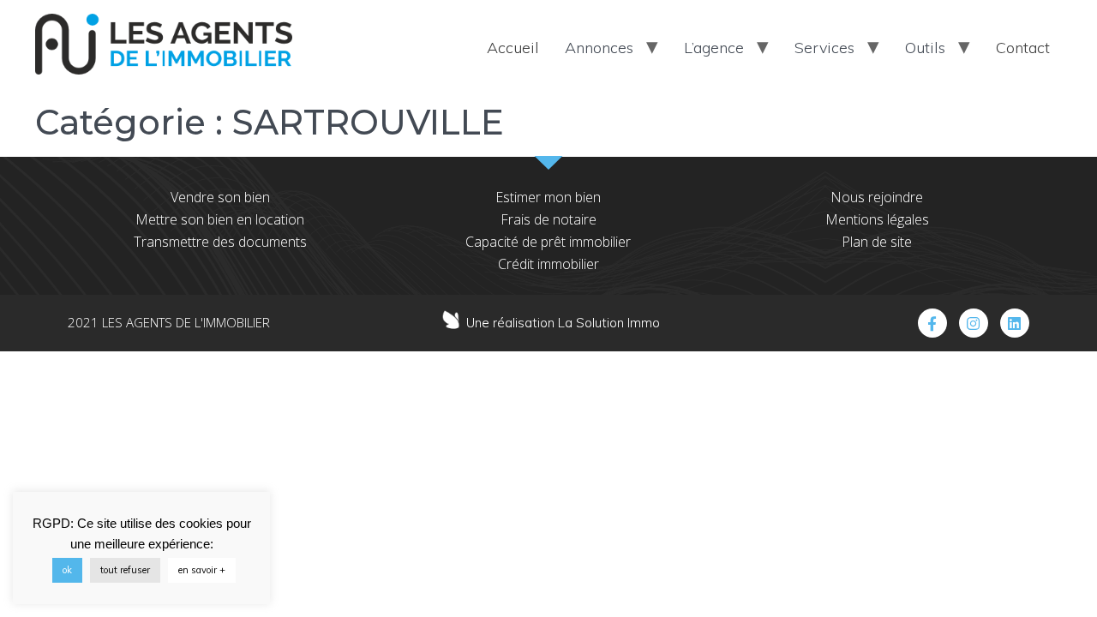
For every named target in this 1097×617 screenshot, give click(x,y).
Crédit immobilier (548, 264)
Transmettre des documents (220, 241)
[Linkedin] (1014, 323)
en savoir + (201, 570)
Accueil (513, 47)
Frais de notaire (548, 219)
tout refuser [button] (125, 570)
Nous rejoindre (876, 197)
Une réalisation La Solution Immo (563, 322)
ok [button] (67, 570)
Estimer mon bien (548, 197)
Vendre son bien (220, 197)
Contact (1023, 47)
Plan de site (877, 241)
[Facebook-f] (932, 323)
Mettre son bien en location (219, 219)
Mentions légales (877, 219)
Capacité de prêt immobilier (548, 241)
